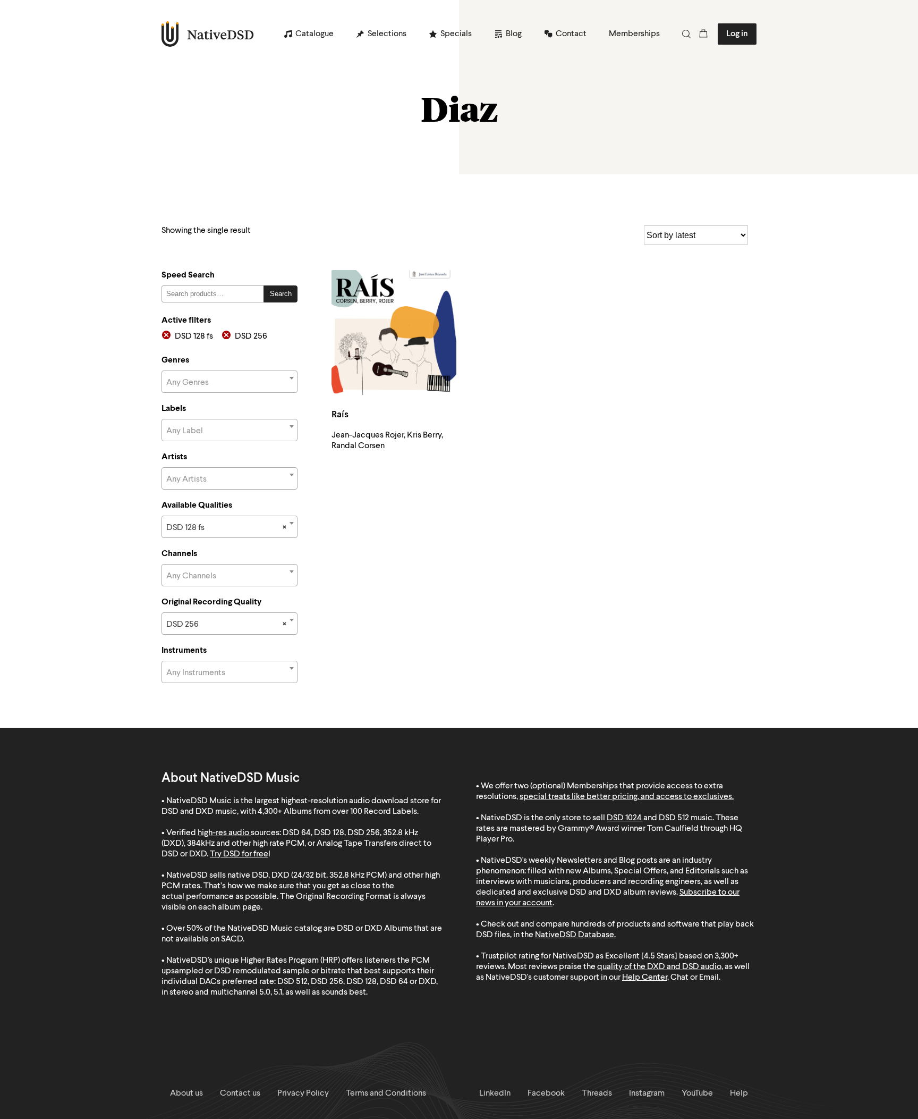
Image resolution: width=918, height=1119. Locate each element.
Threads (597, 1093)
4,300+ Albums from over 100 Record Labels (337, 811)
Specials (456, 34)
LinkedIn (495, 1093)
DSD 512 (674, 818)
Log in (737, 34)
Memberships (634, 34)
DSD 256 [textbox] (226, 624)
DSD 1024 (624, 818)
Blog (514, 34)
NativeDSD (208, 34)
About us (186, 1093)
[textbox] (229, 382)
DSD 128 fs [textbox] (226, 528)
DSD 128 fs (194, 336)
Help (739, 1093)
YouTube (697, 1093)
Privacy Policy (303, 1093)
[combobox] (230, 382)
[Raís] (394, 332)
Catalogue (314, 34)
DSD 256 (251, 336)
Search (281, 294)
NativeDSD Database (574, 935)
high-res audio (223, 833)
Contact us (240, 1093)
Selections (387, 34)
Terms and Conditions (386, 1093)
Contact (571, 34)
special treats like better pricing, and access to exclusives (626, 797)
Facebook (546, 1093)
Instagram (647, 1093)
